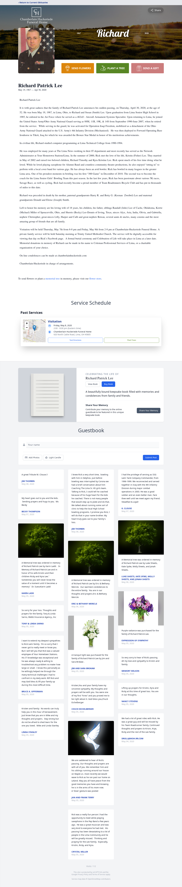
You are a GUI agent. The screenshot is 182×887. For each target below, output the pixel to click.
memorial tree (52, 278)
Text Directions (75, 340)
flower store (95, 278)
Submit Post (151, 457)
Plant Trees (131, 340)
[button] (34, 328)
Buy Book (108, 384)
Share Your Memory (148, 410)
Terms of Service (98, 874)
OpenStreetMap (94, 879)
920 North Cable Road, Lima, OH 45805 (72, 334)
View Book (93, 384)
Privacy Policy (83, 874)
